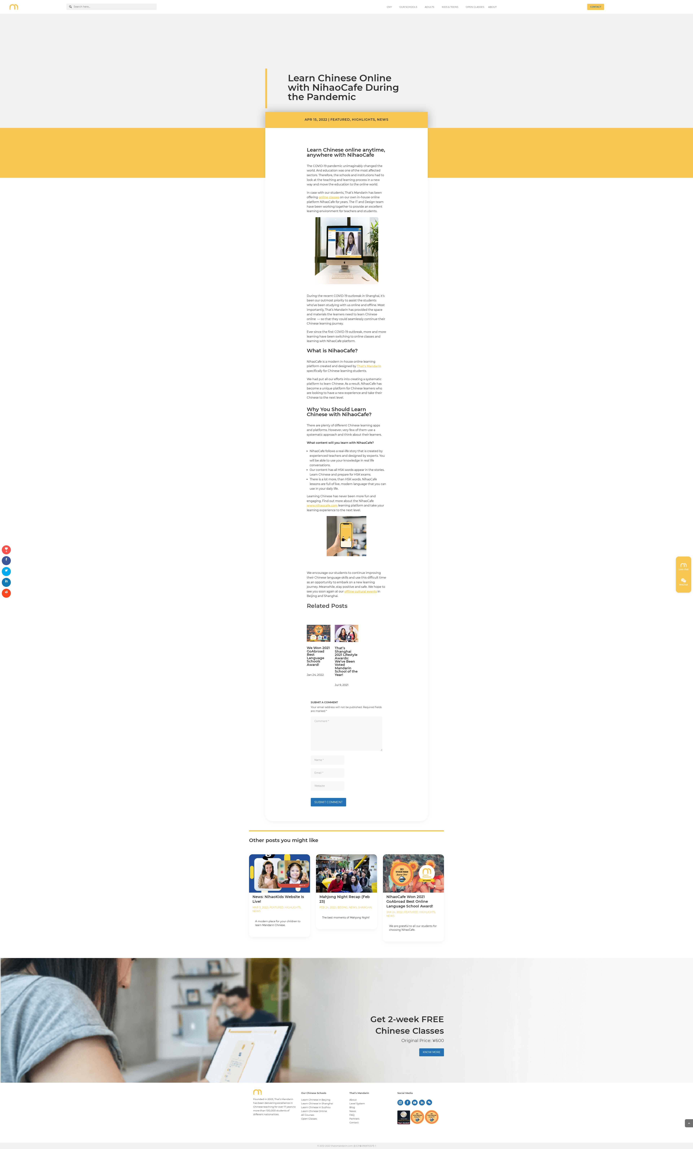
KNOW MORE (431, 1052)
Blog (352, 1107)
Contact (354, 1122)
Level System (357, 1103)
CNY (389, 6)
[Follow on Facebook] (407, 1102)
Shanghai (365, 907)
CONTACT (595, 6)
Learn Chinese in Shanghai (317, 1103)
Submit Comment (328, 802)
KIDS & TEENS (450, 6)
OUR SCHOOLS (408, 6)
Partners (354, 1118)
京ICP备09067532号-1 (364, 1145)
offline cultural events (360, 591)
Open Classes (309, 1118)
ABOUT (492, 6)
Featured (340, 120)
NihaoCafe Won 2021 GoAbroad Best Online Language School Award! (409, 901)
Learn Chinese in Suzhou (316, 1107)
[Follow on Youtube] (415, 1102)
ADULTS (429, 6)
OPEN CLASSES (475, 6)
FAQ (351, 1114)
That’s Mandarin (369, 366)
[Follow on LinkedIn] (422, 1102)
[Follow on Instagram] (400, 1102)
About (353, 1099)
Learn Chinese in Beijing (315, 1099)
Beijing (342, 907)
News (382, 120)
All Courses (307, 1114)
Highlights (363, 120)
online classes (329, 197)
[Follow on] (429, 1101)
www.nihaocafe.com (322, 505)
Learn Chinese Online (314, 1111)
